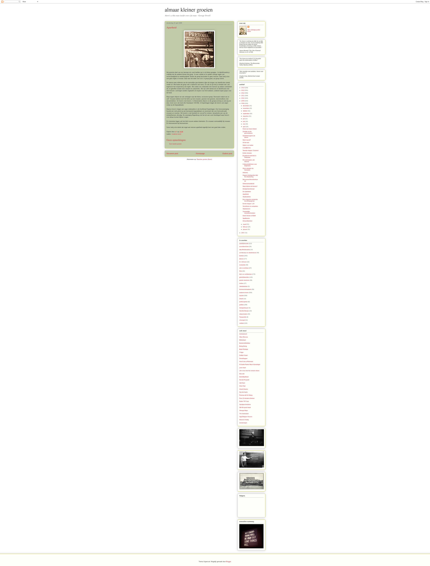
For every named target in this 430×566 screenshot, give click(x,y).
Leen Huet (242, 367)
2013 (243, 90)
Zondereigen (243, 423)
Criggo (241, 352)
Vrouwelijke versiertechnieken (249, 212)
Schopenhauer (243, 308)
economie (242, 265)
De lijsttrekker (247, 191)
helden (241, 283)
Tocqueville (242, 317)
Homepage (200, 153)
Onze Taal (242, 386)
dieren (241, 259)
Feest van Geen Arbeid (250, 129)
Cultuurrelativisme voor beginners (250, 165)
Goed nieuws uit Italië (249, 215)
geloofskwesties (244, 277)
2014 (243, 88)
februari (245, 227)
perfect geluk (243, 302)
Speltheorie (246, 218)
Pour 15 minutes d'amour (247, 398)
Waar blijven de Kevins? (250, 186)
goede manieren (244, 280)
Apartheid (246, 194)
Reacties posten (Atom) (204, 159)
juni (244, 121)
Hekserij (245, 172)
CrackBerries (247, 148)
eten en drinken (244, 268)
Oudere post (227, 153)
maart (245, 224)
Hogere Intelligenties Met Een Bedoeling (250, 176)
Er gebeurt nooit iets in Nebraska (249, 156)
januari (245, 229)
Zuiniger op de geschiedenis (248, 132)
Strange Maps (243, 410)
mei (244, 124)
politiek (241, 305)
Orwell (241, 299)
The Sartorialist (243, 413)
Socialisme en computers (250, 206)
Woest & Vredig (244, 419)
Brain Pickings (243, 349)
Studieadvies (247, 197)
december (246, 106)
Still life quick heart (245, 407)
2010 (243, 98)
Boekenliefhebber (244, 343)
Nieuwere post (172, 153)
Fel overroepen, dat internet (249, 160)
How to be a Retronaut (246, 361)
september (246, 113)
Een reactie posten (175, 144)
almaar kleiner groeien (189, 9)
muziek (241, 295)
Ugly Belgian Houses (245, 416)
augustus (246, 116)
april (244, 126)
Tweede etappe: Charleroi (250, 150)
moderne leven (176, 134)
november (246, 108)
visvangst (242, 320)
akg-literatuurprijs (244, 249)
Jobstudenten (243, 286)
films (240, 271)
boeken (241, 256)
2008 (243, 103)
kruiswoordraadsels (245, 289)
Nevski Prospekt (244, 380)
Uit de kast (246, 142)
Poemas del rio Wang (245, 395)
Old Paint (242, 383)
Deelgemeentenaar (249, 189)
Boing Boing (243, 346)
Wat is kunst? (247, 140)
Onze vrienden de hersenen (248, 169)
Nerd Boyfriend (243, 377)
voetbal (241, 323)
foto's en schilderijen (245, 274)
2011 (243, 95)
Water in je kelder (248, 145)
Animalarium (243, 334)
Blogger (228, 561)
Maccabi (241, 374)
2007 (243, 233)
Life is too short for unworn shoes (249, 370)
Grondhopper (243, 358)
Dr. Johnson (243, 262)
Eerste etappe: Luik (248, 203)
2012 (243, 93)
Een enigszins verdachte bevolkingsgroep (250, 200)
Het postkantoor (247, 221)
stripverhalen (243, 314)
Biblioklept (242, 340)
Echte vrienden (247, 153)
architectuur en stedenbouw (247, 253)
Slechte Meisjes (244, 311)
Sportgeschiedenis (245, 404)
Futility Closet (243, 355)
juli (244, 119)
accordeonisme (244, 246)
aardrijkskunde (243, 243)
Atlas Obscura (243, 337)
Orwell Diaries (243, 389)
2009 (243, 101)
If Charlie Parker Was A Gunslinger (249, 364)
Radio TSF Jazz (244, 401)
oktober (245, 111)
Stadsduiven (246, 209)
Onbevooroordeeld (248, 183)
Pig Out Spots (243, 392)
